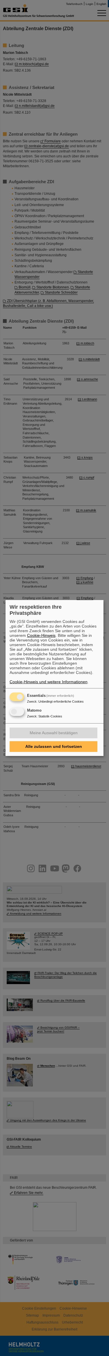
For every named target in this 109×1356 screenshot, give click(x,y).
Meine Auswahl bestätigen (54, 732)
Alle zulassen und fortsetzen (53, 746)
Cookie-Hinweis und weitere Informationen (48, 681)
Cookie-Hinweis (41, 635)
